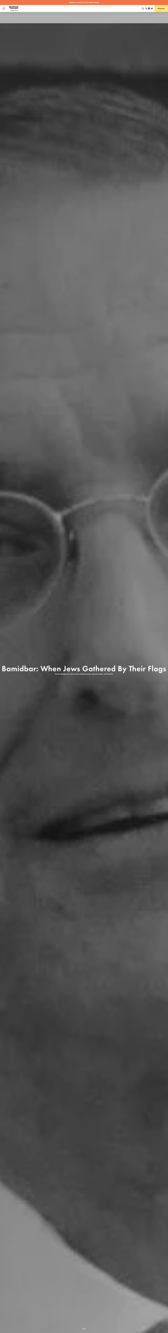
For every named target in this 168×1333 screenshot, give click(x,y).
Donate (161, 8)
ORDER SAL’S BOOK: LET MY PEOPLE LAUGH (84, 2)
